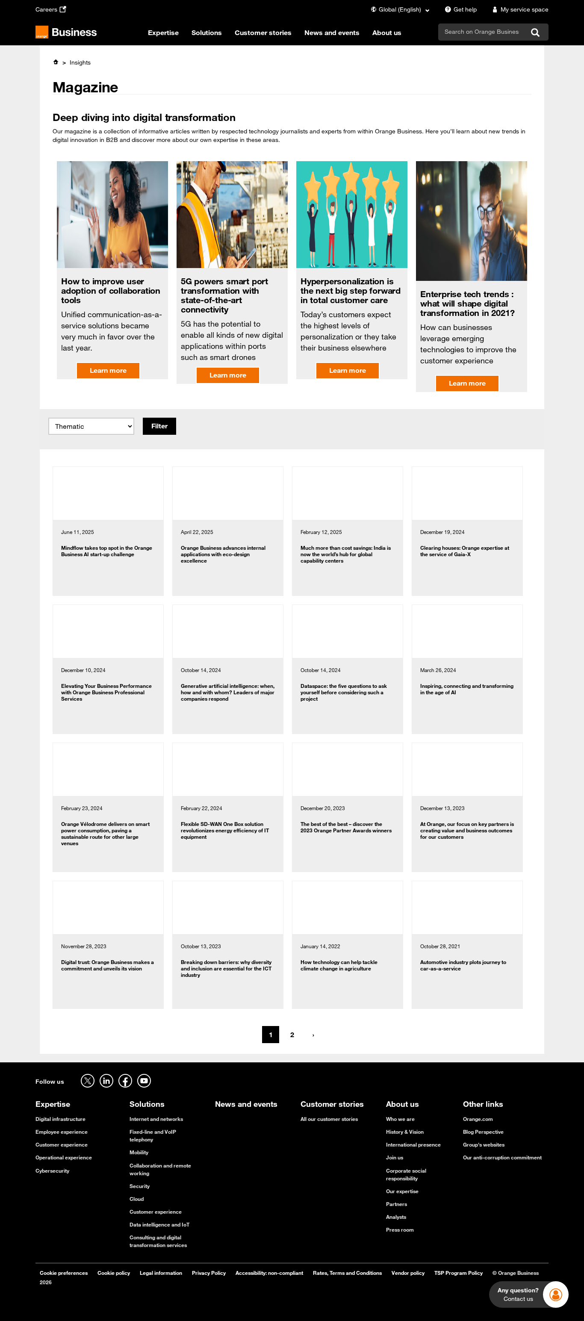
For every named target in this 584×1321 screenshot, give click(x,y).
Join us (394, 1157)
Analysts (396, 1216)
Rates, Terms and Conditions (347, 1272)
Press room (400, 1229)
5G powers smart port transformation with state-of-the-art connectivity (224, 295)
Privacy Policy (209, 1272)
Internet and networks (156, 1118)
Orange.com (478, 1118)
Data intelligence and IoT (159, 1224)
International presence (413, 1144)
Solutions (207, 32)
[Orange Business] (66, 32)
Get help (465, 9)
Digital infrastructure (60, 1118)
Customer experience (61, 1144)
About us (386, 32)
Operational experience (63, 1157)
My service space (525, 9)
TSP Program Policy (458, 1272)
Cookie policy (113, 1272)
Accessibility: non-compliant (269, 1272)
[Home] (56, 62)
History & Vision (405, 1131)
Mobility (139, 1152)
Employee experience (61, 1131)
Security (140, 1185)
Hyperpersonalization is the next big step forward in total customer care (351, 290)
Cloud (137, 1198)
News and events (332, 32)
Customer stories (263, 32)
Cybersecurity (52, 1170)
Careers (46, 9)
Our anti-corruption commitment (502, 1157)
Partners (396, 1203)
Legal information (161, 1272)
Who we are (400, 1118)
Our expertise (402, 1191)
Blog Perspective (483, 1131)
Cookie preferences (64, 1272)
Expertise (163, 32)
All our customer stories (329, 1118)
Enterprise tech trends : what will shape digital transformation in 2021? (467, 303)
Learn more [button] (108, 370)
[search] (482, 31)
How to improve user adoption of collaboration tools (110, 290)
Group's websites (483, 1144)
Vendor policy (408, 1272)
